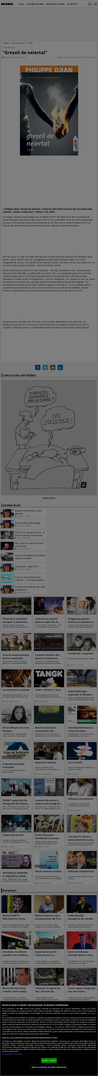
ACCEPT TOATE (49, 1060)
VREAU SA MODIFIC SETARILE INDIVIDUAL (49, 1067)
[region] (49, 1038)
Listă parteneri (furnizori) (12, 1054)
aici (53, 1027)
